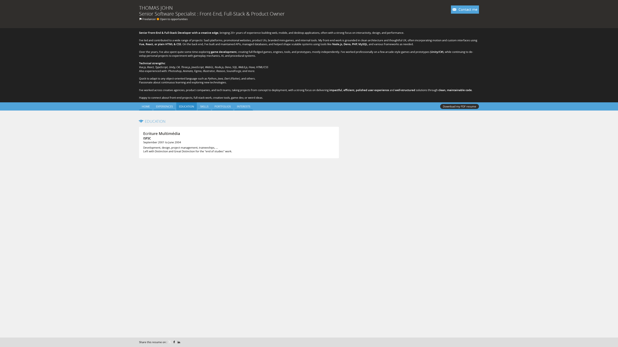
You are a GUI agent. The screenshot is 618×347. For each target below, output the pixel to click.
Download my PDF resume (459, 106)
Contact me (467, 9)
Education (155, 121)
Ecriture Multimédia (161, 133)
